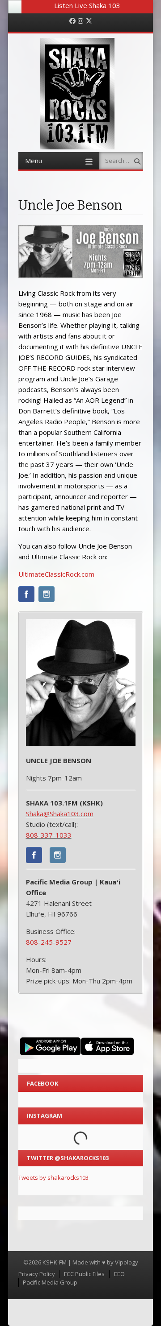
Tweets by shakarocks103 (53, 1177)
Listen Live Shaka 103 (87, 5)
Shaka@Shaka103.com (59, 813)
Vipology (126, 1262)
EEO (119, 1274)
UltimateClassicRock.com (56, 574)
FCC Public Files (84, 1274)
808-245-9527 (49, 942)
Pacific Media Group (50, 1282)
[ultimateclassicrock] (26, 595)
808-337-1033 (49, 834)
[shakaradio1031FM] (34, 856)
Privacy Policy (36, 1274)
